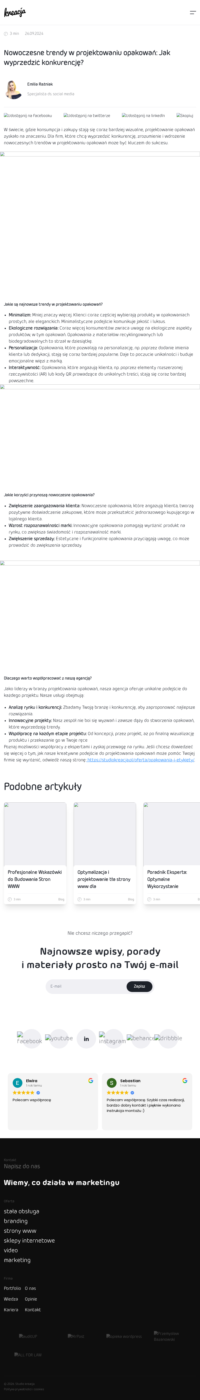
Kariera (11, 1310)
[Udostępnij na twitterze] (87, 116)
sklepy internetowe (29, 1240)
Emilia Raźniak (40, 84)
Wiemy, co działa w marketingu (62, 1182)
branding (16, 1221)
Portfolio (12, 1288)
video (11, 1250)
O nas (30, 1288)
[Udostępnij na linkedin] (143, 116)
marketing (17, 1260)
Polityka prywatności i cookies (24, 1389)
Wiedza (11, 1299)
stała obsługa (21, 1211)
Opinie (31, 1299)
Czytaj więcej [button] (118, 1123)
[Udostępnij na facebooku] (28, 116)
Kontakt (33, 1310)
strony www (20, 1231)
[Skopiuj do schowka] (185, 116)
